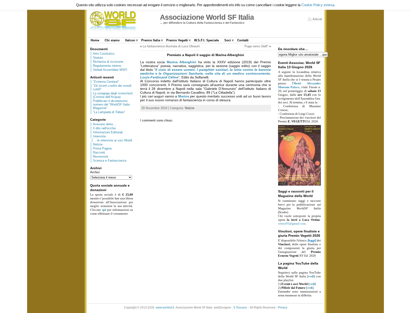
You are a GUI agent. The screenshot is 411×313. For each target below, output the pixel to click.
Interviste (99, 136)
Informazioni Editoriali (108, 132)
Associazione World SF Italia (207, 17)
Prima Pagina (102, 148)
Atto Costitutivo (103, 53)
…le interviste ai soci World (113, 140)
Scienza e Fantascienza (109, 160)
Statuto (98, 57)
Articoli (317, 19)
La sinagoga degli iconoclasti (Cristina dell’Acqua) (113, 95)
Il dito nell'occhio (104, 128)
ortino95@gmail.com (292, 223)
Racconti (99, 152)
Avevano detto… (104, 124)
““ (106, 81)
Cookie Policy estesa (317, 5)
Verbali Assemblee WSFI (110, 70)
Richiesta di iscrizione (108, 61)
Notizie (98, 144)
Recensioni (100, 156)
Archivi (95, 172)
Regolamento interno (107, 65)
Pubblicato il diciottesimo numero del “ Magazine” (111, 104)
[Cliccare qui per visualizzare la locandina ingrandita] (299, 184)
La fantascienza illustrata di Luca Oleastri (171, 46)
